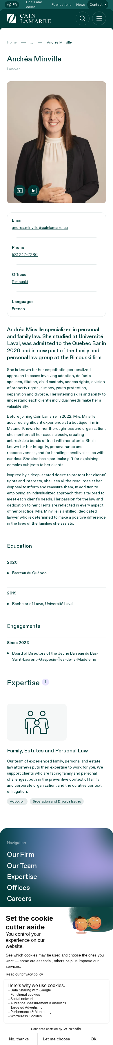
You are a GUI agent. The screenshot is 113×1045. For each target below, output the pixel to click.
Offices (18, 888)
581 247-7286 (25, 254)
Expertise (22, 877)
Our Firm (20, 854)
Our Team (22, 866)
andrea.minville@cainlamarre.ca (40, 227)
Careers (19, 899)
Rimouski (20, 282)
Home (12, 42)
